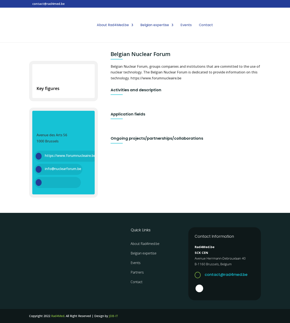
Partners (137, 272)
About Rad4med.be (145, 243)
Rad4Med (57, 316)
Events (186, 25)
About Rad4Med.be (113, 25)
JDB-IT (113, 316)
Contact (206, 25)
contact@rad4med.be (226, 274)
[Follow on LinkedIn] (199, 288)
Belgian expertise (154, 25)
